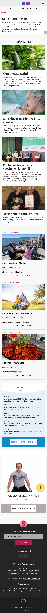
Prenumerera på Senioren (23, 508)
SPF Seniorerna (31, 588)
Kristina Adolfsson (37, 591)
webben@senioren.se (32, 578)
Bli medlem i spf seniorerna (23, 442)
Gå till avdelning (23, 275)
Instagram (28, 3)
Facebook (23, 3)
